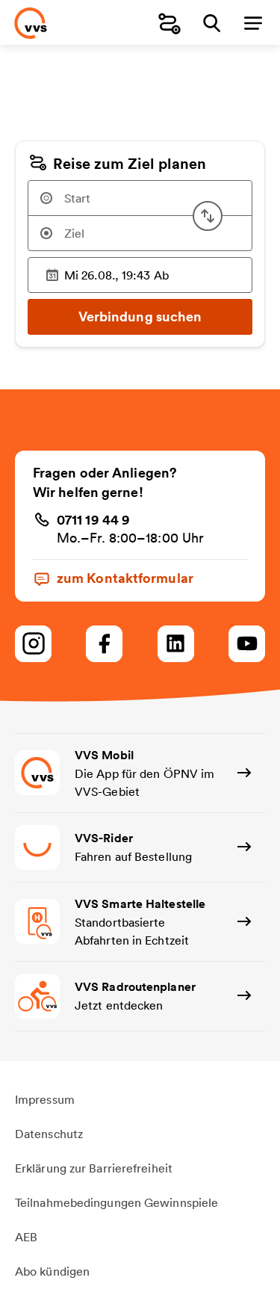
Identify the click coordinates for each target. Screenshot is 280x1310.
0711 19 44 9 (93, 519)
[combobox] (140, 198)
